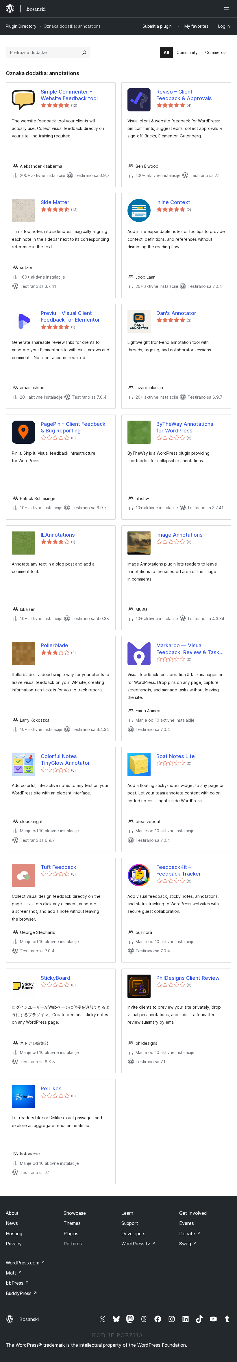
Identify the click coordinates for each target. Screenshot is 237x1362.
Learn (127, 1213)
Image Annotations (179, 535)
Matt (14, 1273)
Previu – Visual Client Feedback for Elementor (70, 316)
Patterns (73, 1244)
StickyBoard (55, 978)
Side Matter (55, 202)
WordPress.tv (138, 1244)
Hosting (14, 1233)
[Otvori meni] (228, 8)
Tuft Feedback (58, 867)
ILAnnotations (58, 535)
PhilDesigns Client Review (188, 978)
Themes (72, 1223)
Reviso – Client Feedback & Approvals (184, 95)
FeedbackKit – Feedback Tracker (178, 870)
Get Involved (193, 1213)
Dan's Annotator (176, 313)
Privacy (14, 1244)
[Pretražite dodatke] (84, 52)
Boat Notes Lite (175, 756)
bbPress (17, 1283)
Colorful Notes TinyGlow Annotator (65, 759)
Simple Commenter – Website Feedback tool (69, 95)
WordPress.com (25, 1263)
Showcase (75, 1213)
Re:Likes (51, 1088)
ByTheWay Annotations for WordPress (184, 427)
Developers (133, 1233)
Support (129, 1223)
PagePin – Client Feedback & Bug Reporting (73, 427)
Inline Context (173, 202)
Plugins (71, 1233)
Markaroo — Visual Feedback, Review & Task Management (187, 649)
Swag (188, 1244)
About (12, 1213)
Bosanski (29, 1319)
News (12, 1223)
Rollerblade (54, 645)
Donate (190, 1233)
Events (186, 1223)
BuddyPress (21, 1293)
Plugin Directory (21, 26)
